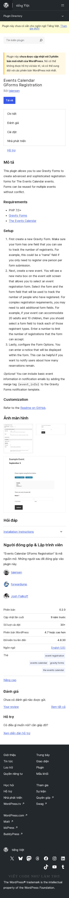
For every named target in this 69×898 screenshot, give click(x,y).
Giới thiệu (10, 755)
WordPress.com (16, 815)
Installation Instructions (19, 531)
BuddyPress (13, 834)
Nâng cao (10, 680)
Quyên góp (45, 797)
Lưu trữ (8, 767)
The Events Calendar (22, 221)
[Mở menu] (63, 5)
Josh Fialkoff (19, 596)
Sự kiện (41, 791)
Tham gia (42, 785)
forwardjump (19, 584)
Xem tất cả (58, 707)
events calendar (38, 663)
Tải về (9, 100)
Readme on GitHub (32, 408)
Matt (8, 821)
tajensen (14, 90)
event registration (54, 655)
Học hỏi (9, 785)
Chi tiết (11, 113)
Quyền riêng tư (13, 773)
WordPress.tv (14, 804)
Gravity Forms (18, 215)
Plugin (40, 767)
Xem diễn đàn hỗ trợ (17, 733)
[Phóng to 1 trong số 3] (28, 428)
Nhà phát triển (16, 141)
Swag (41, 804)
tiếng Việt (18, 850)
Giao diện (42, 761)
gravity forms (57, 663)
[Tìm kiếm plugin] (41, 40)
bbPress (11, 827)
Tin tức (8, 761)
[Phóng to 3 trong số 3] (60, 461)
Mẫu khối (42, 773)
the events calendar (53, 670)
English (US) (58, 647)
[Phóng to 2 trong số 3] (60, 428)
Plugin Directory (13, 15)
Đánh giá (13, 123)
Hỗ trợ (11, 150)
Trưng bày (43, 755)
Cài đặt (12, 132)
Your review (11, 707)
